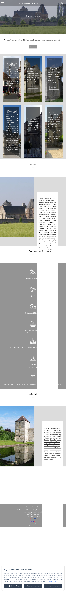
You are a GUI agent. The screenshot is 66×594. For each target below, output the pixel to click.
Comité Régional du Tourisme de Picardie (52, 438)
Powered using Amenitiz (33, 524)
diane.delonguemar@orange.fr (33, 512)
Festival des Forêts (55, 452)
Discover (33, 47)
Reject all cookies (13, 586)
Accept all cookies (53, 586)
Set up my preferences (33, 586)
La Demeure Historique (51, 446)
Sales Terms (33, 526)
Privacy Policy (52, 581)
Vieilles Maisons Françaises (51, 444)
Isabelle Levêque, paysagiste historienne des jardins (52, 457)
